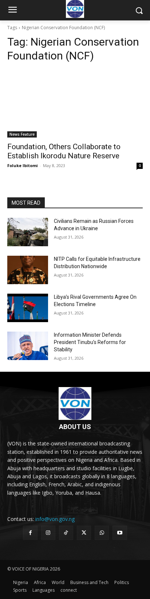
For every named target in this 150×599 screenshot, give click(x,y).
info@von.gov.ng (55, 518)
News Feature (22, 134)
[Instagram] (48, 533)
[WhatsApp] (102, 533)
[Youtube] (119, 533)
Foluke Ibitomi (22, 165)
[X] (84, 533)
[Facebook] (30, 533)
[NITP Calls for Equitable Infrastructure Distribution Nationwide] (27, 270)
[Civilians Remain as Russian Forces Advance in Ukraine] (27, 232)
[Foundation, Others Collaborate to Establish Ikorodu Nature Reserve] (75, 104)
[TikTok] (66, 533)
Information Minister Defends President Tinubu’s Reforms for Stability (90, 342)
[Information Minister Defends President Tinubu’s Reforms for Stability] (27, 346)
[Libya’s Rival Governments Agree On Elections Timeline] (27, 308)
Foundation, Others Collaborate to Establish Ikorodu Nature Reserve (64, 151)
